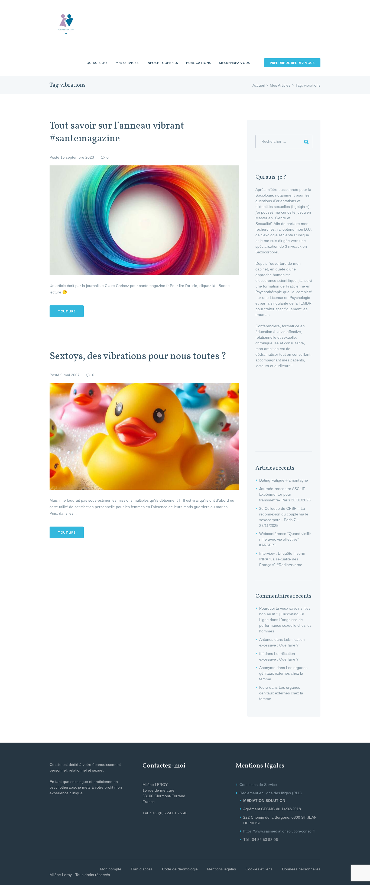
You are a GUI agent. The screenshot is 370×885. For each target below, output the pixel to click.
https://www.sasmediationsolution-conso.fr (279, 831)
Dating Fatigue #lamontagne (283, 480)
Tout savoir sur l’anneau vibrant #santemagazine (117, 132)
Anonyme (267, 667)
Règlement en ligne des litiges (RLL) (270, 793)
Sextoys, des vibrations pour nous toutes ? (138, 356)
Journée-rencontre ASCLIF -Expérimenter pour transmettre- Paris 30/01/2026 (285, 494)
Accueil (258, 85)
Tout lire (66, 311)
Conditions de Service (258, 784)
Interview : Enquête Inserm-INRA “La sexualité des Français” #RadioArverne (283, 559)
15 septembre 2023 (77, 157)
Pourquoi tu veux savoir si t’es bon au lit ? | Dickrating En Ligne (284, 614)
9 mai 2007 (70, 375)
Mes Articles (280, 85)
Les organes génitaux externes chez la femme (283, 673)
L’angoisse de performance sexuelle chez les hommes (285, 625)
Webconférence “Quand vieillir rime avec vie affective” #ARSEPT (285, 539)
